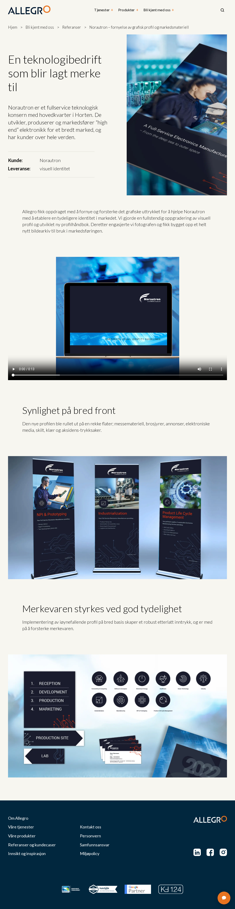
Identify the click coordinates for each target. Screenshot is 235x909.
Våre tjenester (21, 827)
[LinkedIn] (197, 852)
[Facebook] (210, 852)
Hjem (12, 27)
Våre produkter (22, 835)
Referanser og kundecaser (32, 844)
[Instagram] (223, 852)
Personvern (90, 835)
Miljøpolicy (89, 853)
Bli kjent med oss (158, 10)
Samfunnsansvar (94, 844)
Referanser (71, 27)
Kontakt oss (90, 827)
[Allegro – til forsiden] (29, 10)
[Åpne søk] (222, 10)
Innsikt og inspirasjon (27, 853)
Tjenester (103, 10)
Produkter (128, 10)
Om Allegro (18, 818)
